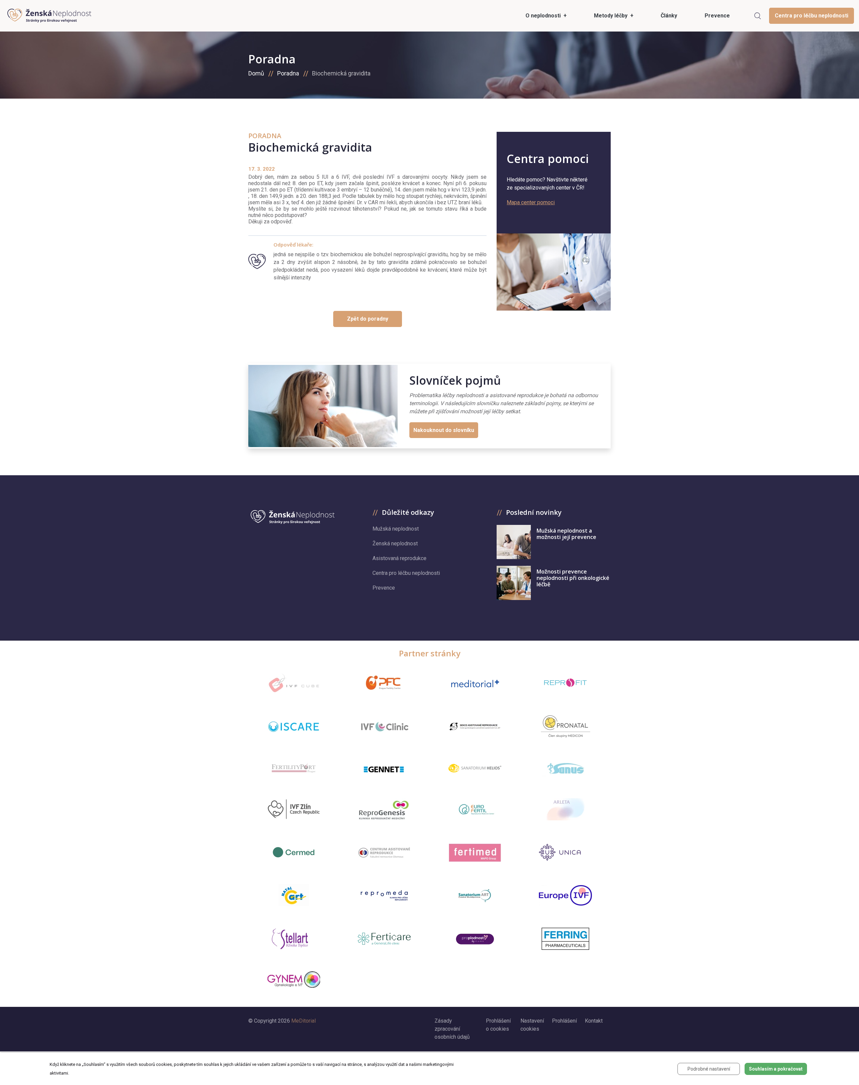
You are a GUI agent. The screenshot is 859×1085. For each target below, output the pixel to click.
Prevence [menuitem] (717, 15)
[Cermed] (293, 852)
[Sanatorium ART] (475, 895)
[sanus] (565, 768)
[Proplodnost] (475, 939)
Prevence (383, 588)
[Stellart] (293, 939)
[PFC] (384, 683)
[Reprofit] (565, 683)
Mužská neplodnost (395, 529)
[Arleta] (565, 809)
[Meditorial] (474, 683)
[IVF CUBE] (293, 683)
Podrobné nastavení (709, 1069)
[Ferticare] (384, 939)
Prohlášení (564, 1021)
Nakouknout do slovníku (443, 430)
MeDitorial (303, 1021)
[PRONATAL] (565, 726)
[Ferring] (565, 939)
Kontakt (594, 1021)
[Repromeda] (384, 895)
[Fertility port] (293, 767)
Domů (256, 73)
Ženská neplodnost (395, 543)
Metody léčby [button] (611, 15)
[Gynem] (293, 980)
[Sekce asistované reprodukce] (474, 726)
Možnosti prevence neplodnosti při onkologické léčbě (573, 578)
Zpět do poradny (367, 319)
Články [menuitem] (669, 15)
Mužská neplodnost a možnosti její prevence (566, 534)
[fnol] (384, 852)
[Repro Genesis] (384, 809)
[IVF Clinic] (384, 726)
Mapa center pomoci (531, 202)
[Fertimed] (474, 852)
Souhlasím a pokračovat (776, 1069)
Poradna (288, 73)
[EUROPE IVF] (565, 895)
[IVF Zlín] (293, 809)
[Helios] (474, 768)
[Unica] (565, 852)
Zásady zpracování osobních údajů (452, 1029)
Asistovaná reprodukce (399, 558)
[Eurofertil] (475, 809)
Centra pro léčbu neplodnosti (811, 15)
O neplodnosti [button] (543, 15)
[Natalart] (293, 895)
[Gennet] (384, 768)
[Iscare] (293, 726)
